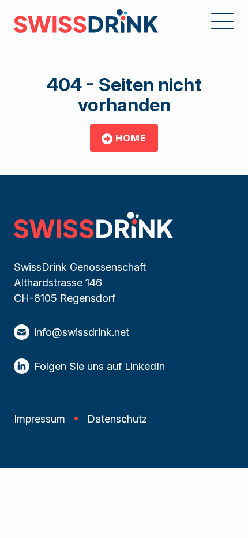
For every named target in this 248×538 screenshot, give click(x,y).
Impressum (39, 419)
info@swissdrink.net (81, 332)
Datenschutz (117, 419)
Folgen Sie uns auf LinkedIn (99, 366)
